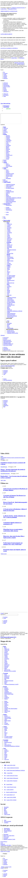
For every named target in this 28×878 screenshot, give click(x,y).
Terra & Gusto (9, 202)
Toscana (8, 154)
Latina (7, 212)
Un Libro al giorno (11, 275)
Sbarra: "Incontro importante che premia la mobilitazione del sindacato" (13, 470)
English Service (10, 330)
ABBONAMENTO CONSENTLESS (9, 11)
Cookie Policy (4, 8)
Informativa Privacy (12, 8)
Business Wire (10, 253)
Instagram (5, 78)
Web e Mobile (7, 829)
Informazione (7, 828)
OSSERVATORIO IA (8, 343)
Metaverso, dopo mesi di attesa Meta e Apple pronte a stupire (13, 536)
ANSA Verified (10, 300)
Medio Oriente (10, 260)
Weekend (8, 165)
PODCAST (9, 238)
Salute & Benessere (10, 199)
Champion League (10, 173)
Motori (7, 195)
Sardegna (8, 151)
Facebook (5, 73)
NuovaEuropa (9, 209)
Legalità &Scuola (11, 304)
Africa (8, 259)
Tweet (4, 618)
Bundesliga (8, 178)
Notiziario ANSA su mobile (10, 671)
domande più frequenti (19, 62)
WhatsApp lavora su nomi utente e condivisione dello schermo (13, 530)
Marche (7, 146)
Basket (8, 290)
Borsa (4, 133)
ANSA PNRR (11, 797)
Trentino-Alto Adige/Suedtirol (10, 708)
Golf (8, 289)
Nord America (10, 257)
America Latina (10, 258)
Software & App (10, 282)
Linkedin (5, 75)
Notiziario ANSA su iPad (12, 333)
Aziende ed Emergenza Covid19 (11, 684)
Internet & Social (10, 280)
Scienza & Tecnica (10, 200)
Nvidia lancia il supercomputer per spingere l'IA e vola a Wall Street (13, 543)
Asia (8, 262)
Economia (5, 131)
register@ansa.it (20, 63)
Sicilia (7, 152)
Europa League (9, 174)
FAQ (8, 320)
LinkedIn (5, 620)
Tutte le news (4, 553)
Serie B (7, 172)
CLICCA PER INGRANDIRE (8, 365)
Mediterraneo (9, 205)
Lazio (7, 142)
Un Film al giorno (11, 276)
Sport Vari (9, 295)
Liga (7, 177)
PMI (8, 248)
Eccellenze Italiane (10, 188)
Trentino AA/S (9, 155)
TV (8, 270)
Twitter (4, 74)
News (7, 163)
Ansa (5, 820)
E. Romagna (8, 140)
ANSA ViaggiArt (10, 185)
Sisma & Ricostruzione (11, 201)
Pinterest (5, 621)
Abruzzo (8, 135)
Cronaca (5, 129)
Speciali (8, 241)
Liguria (7, 144)
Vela (8, 293)
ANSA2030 (8, 186)
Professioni (9, 246)
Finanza (5, 813)
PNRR (8, 312)
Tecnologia (5, 167)
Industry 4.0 (8, 190)
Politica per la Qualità (5, 851)
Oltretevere (8, 196)
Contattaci (6, 822)
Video (4, 96)
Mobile (8, 324)
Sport (4, 179)
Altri (4, 374)
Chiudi (2, 613)
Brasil (7, 214)
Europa (8, 255)
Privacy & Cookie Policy (9, 835)
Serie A (7, 171)
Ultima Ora (5, 93)
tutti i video (3, 480)
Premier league (9, 176)
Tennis (8, 291)
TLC (8, 281)
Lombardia (8, 145)
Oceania (9, 263)
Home (5, 647)
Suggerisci (5, 370)
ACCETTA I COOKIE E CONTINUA (9, 48)
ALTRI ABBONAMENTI (6, 34)
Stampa (4, 378)
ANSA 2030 (11, 765)
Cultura (4, 161)
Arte (8, 274)
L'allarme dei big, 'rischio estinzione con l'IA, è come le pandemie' (14, 516)
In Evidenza (5, 95)
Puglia (7, 150)
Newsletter (9, 323)
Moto (8, 287)
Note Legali (6, 836)
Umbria (7, 156)
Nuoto (8, 292)
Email (4, 623)
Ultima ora (5, 128)
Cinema (8, 231)
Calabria (8, 138)
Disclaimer (6, 834)
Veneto (7, 158)
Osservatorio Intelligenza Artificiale (13, 197)
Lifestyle (8, 192)
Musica (8, 271)
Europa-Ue (8, 208)
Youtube (5, 77)
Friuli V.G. (8, 141)
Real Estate (9, 247)
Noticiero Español (11, 331)
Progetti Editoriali (7, 830)
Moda (8, 268)
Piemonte (8, 149)
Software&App (7, 744)
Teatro (8, 269)
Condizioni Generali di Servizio (18, 7)
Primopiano (5, 337)
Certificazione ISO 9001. (6, 845)
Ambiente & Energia (10, 184)
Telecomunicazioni (7, 341)
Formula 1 (9, 286)
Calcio (8, 235)
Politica (4, 130)
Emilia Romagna (8, 692)
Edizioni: (2, 638)
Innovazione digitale (7, 345)
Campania (8, 139)
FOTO (8, 236)
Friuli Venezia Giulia (8, 694)
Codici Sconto (10, 328)
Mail (4, 406)
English (7, 207)
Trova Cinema (9, 166)
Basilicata (8, 136)
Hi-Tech (9, 279)
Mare (7, 194)
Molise (7, 147)
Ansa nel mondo (7, 821)
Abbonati (3, 335)
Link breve (3, 614)
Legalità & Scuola (10, 191)
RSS (8, 325)
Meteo (8, 326)
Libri (8, 273)
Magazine (5, 180)
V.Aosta (7, 157)
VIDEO (9, 237)
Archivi (5, 832)
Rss (4, 72)
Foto (4, 216)
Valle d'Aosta (7, 711)
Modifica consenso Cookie (9, 839)
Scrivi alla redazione (7, 380)
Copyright (6, 838)
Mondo (4, 160)
